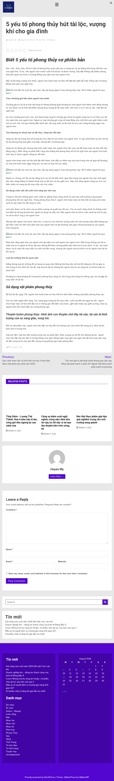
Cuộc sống (11, 714)
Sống (8, 739)
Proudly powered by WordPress (40, 777)
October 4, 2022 (14, 431)
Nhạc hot (10, 720)
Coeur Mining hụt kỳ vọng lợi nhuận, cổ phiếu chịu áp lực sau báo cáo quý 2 (41, 628)
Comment (11, 510)
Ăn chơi (9, 708)
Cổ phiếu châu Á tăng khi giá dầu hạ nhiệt (25, 634)
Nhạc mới (10, 723)
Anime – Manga (13, 711)
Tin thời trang (12, 748)
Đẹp (8, 717)
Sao (8, 736)
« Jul (64, 691)
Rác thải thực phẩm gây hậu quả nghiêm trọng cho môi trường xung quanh (91, 419)
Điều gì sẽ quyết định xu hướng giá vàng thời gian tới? (30, 631)
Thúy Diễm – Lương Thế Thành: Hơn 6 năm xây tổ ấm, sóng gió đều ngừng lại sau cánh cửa (21, 421)
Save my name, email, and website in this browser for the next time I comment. (48, 573)
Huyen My (12, 40)
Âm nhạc (10, 705)
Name (9, 549)
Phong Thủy (41, 40)
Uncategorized (13, 754)
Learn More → (57, 476)
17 (64, 677)
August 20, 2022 (27, 40)
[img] (56, 4)
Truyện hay (11, 751)
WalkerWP (84, 777)
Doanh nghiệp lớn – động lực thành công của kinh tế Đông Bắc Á (35, 624)
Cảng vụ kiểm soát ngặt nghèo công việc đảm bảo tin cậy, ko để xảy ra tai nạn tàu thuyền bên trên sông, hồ (56, 422)
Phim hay (10, 729)
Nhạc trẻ (10, 726)
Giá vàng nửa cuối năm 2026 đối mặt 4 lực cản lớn (29, 621)
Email (9, 561)
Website (62, 561)
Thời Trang (11, 742)
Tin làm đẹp (11, 745)
